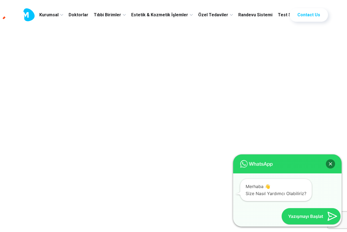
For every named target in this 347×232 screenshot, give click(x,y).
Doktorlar (78, 14)
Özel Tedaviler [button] (213, 14)
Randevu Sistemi (255, 14)
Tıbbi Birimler (107, 14)
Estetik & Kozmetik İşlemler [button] (159, 14)
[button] (330, 164)
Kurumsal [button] (49, 14)
